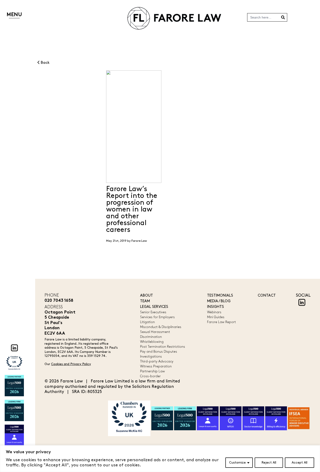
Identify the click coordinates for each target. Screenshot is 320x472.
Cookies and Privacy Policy (71, 364)
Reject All (268, 462)
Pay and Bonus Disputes (158, 351)
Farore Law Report (221, 322)
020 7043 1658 (59, 301)
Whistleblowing (152, 341)
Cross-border (150, 376)
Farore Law (139, 240)
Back (44, 62)
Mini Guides (215, 317)
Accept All (299, 462)
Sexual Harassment (155, 331)
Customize (237, 462)
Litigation (147, 322)
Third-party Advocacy (156, 361)
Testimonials (220, 295)
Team (145, 301)
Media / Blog (219, 301)
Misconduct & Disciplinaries (160, 327)
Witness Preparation (156, 366)
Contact (267, 295)
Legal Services (154, 307)
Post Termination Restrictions (162, 346)
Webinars (214, 312)
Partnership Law (152, 371)
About (146, 295)
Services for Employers (157, 317)
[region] (160, 458)
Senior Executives (153, 312)
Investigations (151, 356)
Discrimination (151, 336)
